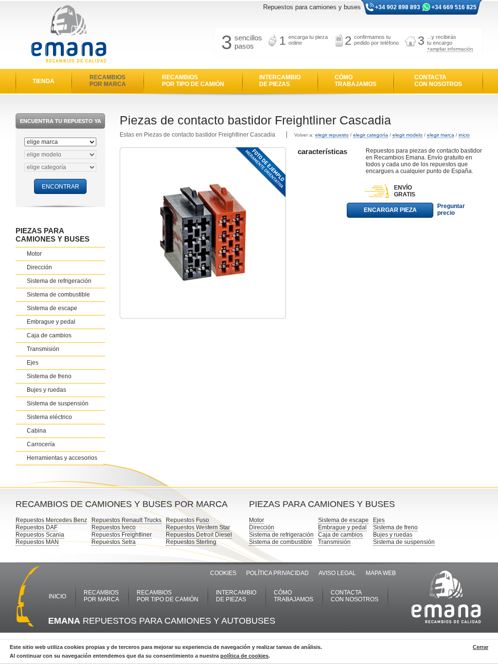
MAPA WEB (381, 573)
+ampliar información (450, 49)
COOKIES (223, 573)
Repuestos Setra (113, 542)
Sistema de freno (49, 376)
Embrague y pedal (51, 321)
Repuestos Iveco (113, 527)
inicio (464, 135)
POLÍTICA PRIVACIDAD (277, 573)
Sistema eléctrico (49, 417)
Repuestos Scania (40, 534)
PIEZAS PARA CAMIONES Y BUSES (52, 235)
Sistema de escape (52, 308)
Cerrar (480, 647)
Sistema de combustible (58, 294)
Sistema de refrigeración (59, 281)
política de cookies (244, 656)
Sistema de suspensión (58, 403)
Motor (34, 253)
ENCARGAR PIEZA (390, 210)
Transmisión (43, 349)
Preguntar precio (451, 209)
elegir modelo (407, 135)
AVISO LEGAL (337, 573)
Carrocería (41, 444)
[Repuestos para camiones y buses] (68, 34)
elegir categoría (370, 135)
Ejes (32, 362)
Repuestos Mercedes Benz (51, 520)
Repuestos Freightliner (121, 534)
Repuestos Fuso (187, 520)
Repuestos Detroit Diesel (199, 534)
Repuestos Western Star (198, 527)
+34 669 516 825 (454, 7)
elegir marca (440, 135)
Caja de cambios (49, 335)
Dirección (39, 267)
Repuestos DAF (36, 527)
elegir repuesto (332, 135)
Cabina (36, 430)
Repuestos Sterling (191, 542)
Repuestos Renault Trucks (126, 520)
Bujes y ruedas (46, 389)
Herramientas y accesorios (62, 457)
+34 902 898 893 (397, 7)
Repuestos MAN (37, 542)
